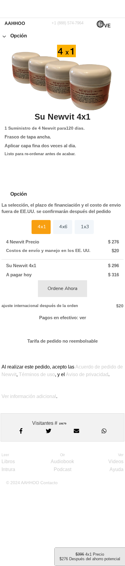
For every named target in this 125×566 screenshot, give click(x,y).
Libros (8, 461)
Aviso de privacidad (87, 374)
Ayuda (116, 469)
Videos (115, 461)
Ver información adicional (29, 396)
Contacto (49, 482)
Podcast (62, 469)
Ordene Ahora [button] (62, 288)
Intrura (8, 469)
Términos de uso (37, 374)
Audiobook (62, 461)
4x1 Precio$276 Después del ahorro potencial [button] (89, 556)
